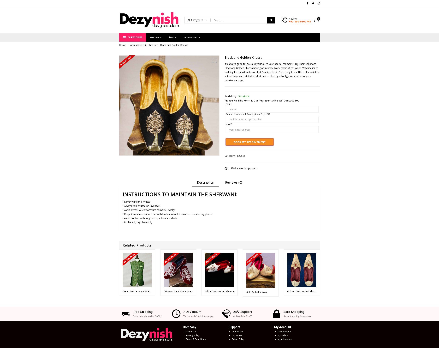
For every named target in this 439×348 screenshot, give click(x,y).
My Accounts (284, 331)
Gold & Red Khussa (257, 292)
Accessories (191, 37)
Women (154, 37)
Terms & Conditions (196, 339)
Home (122, 45)
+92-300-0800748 (300, 21)
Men (171, 37)
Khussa (152, 45)
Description (205, 182)
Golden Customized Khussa (301, 291)
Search (271, 20)
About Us (191, 331)
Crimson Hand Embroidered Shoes (178, 291)
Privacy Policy (192, 335)
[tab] (205, 183)
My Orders (283, 335)
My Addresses (285, 339)
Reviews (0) (233, 182)
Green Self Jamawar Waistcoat (137, 291)
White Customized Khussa (219, 291)
